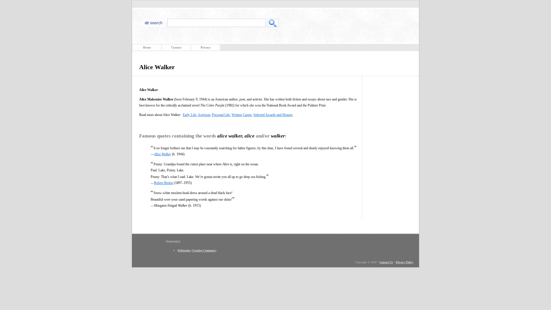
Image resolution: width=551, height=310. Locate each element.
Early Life (189, 115)
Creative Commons (204, 250)
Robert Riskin (163, 183)
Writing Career (242, 115)
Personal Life (221, 115)
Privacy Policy (404, 262)
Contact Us (386, 262)
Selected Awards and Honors (273, 115)
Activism (204, 115)
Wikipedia (184, 250)
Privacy (206, 47)
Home (147, 47)
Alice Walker (162, 154)
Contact (176, 47)
